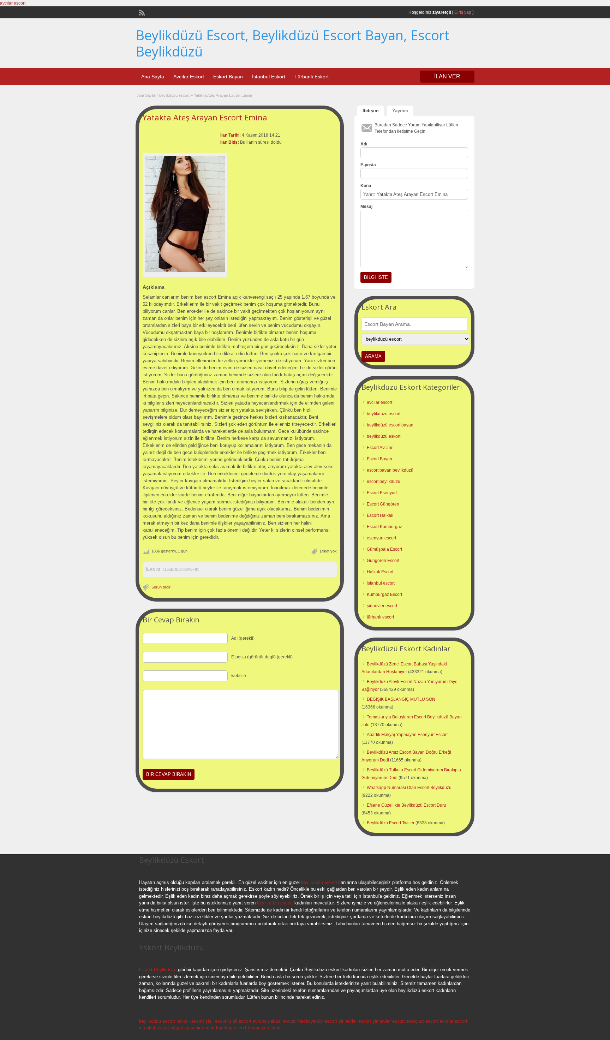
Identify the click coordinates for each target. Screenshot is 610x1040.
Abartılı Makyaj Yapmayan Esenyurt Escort (407, 734)
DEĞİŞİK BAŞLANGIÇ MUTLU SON (401, 699)
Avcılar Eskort (188, 76)
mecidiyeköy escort (317, 1021)
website (238, 675)
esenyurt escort (381, 538)
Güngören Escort (383, 560)
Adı (363, 144)
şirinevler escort (382, 605)
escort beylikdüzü (383, 481)
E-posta (368, 164)
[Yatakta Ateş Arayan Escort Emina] (185, 214)
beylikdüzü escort (174, 95)
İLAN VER (447, 76)
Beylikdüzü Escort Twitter (390, 822)
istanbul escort (381, 583)
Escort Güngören (383, 504)
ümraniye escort (264, 1027)
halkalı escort (190, 1021)
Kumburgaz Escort (384, 594)
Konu (365, 185)
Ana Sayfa (152, 76)
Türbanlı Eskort (311, 76)
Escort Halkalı (380, 515)
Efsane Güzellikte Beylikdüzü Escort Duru (406, 805)
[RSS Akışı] (141, 12)
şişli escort (216, 1021)
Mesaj (366, 206)
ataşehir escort (199, 1027)
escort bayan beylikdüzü (390, 470)
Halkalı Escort (380, 571)
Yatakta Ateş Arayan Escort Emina (205, 117)
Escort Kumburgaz (384, 526)
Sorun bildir (161, 587)
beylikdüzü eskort (383, 436)
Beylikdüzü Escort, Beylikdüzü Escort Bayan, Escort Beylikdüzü (292, 43)
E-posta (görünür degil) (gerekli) (262, 657)
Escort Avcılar (380, 447)
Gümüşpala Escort (384, 549)
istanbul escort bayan (161, 1027)
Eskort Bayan (228, 76)
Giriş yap (462, 12)
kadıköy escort (231, 1027)
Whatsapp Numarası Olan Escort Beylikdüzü (409, 787)
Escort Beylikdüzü (158, 969)
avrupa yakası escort (274, 1021)
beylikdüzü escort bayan (390, 425)
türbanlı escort (380, 617)
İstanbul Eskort (268, 76)
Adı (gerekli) (243, 638)
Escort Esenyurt (382, 492)
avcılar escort (12, 3)
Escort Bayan (379, 458)
